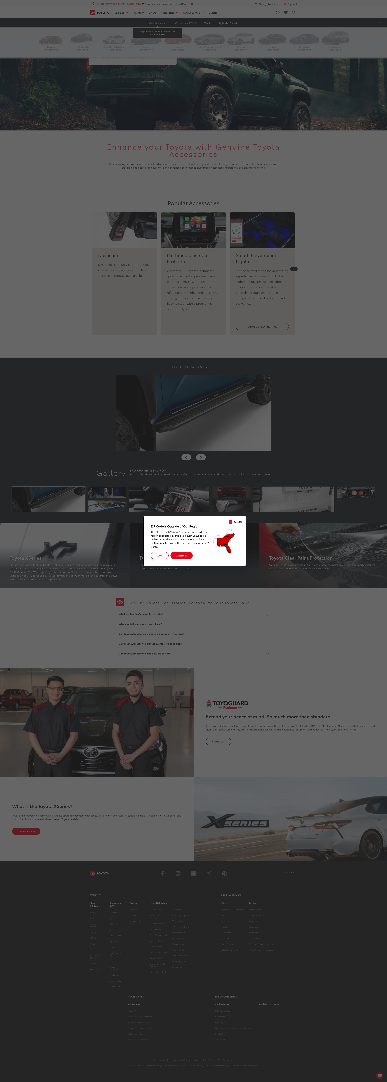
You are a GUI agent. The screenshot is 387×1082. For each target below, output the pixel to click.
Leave (160, 555)
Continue (181, 555)
